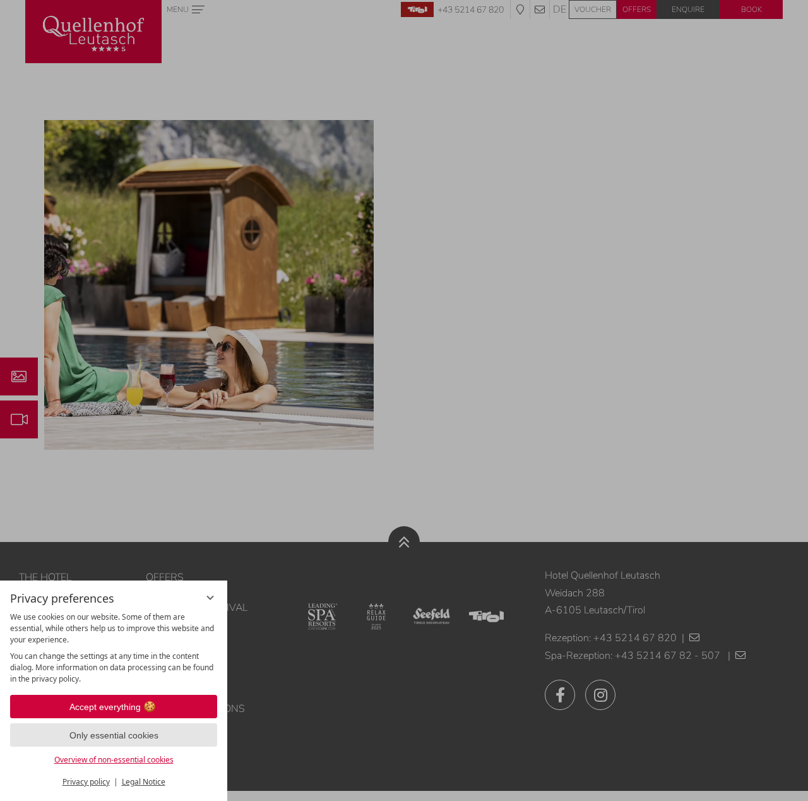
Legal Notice (143, 781)
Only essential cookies (113, 735)
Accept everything (105, 707)
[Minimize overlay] (210, 598)
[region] (113, 648)
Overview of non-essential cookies (114, 759)
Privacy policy (86, 781)
